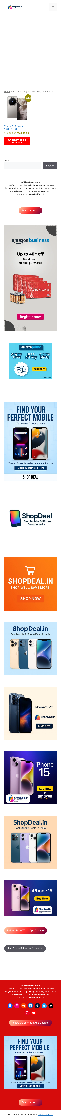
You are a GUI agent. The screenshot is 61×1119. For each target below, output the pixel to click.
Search (8, 160)
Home (7, 91)
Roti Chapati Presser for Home (25, 948)
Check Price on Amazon (17, 141)
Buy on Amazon (30, 210)
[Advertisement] (30, 50)
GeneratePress (45, 1114)
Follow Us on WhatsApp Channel (25, 930)
